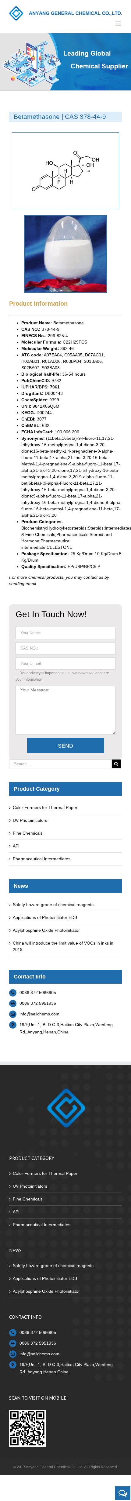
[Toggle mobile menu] (118, 23)
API (16, 845)
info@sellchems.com (39, 1013)
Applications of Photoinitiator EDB (45, 917)
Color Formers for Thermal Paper (45, 807)
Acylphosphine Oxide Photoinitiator (46, 930)
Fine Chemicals (28, 833)
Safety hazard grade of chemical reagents (53, 904)
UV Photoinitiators (30, 820)
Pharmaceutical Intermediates (41, 858)
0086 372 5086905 (37, 992)
